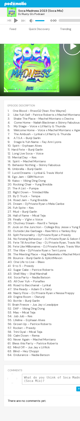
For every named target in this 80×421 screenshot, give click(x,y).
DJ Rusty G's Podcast (31, 14)
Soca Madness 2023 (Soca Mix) (40, 11)
